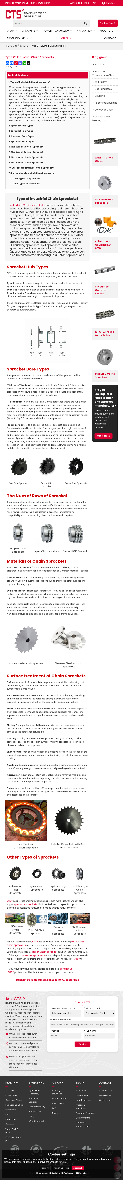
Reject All (45, 1168)
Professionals (16, 38)
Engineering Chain (14, 1104)
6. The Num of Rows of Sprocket (26, 146)
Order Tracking (59, 1098)
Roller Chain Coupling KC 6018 (103, 245)
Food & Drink (35, 1111)
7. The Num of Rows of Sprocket (26, 152)
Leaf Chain (10, 1109)
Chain (10, 30)
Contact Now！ (108, 23)
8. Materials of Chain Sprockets (26, 157)
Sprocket (24, 46)
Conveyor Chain (13, 1100)
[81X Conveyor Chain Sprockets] (80, 918)
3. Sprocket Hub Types (21, 131)
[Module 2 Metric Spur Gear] (104, 357)
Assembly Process (85, 1113)
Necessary (43, 1173)
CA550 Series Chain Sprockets (15, 930)
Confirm (82, 1044)
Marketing (82, 1173)
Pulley (8, 1114)
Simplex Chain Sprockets (18, 550)
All (16, 46)
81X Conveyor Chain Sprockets (79, 930)
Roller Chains (11, 1095)
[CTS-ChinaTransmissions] (25, 13)
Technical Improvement (82, 1124)
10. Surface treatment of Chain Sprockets (31, 167)
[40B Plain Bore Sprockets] (104, 182)
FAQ (94, 3)
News (55, 1113)
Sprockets (28, 30)
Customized (75, 3)
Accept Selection (61, 1168)
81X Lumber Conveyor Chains (102, 290)
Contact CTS (105, 1090)
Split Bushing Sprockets (58, 888)
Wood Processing (37, 1121)
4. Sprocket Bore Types (21, 136)
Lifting (31, 1116)
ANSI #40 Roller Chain (105, 159)
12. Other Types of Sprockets (24, 178)
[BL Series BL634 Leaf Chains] (104, 315)
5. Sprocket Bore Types (21, 141)
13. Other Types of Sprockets (24, 183)
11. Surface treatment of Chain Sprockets (31, 173)
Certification (58, 1103)
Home (9, 46)
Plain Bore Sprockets (19, 483)
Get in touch (103, 436)
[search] (85, 23)
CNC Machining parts (13, 1139)
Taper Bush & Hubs (11, 1131)
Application (84, 30)
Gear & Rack (11, 1119)
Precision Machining (81, 1106)
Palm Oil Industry (37, 1106)
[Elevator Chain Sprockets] (58, 918)
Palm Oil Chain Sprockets (36, 932)
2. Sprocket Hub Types (21, 125)
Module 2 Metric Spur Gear (105, 375)
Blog (86, 3)
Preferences (69, 1173)
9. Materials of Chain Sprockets (26, 162)
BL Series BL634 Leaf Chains (104, 333)
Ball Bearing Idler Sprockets (15, 890)
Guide (65, 38)
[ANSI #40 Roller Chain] (104, 140)
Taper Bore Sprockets (76, 483)
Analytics (56, 1173)
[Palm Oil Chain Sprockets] (37, 920)
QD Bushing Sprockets (36, 888)
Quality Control (83, 1117)
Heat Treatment (83, 1100)
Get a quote (105, 1095)
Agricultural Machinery (34, 1092)
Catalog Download (57, 1092)
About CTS (106, 30)
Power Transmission (56, 30)
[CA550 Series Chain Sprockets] (15, 918)
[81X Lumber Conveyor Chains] (104, 269)
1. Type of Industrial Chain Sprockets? (29, 82)
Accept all (78, 1168)
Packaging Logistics (34, 1100)
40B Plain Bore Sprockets (104, 201)
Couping (9, 1124)
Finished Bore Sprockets (47, 485)
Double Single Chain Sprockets (80, 890)
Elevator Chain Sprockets (58, 930)
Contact (110, 38)
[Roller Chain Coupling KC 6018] (104, 224)
